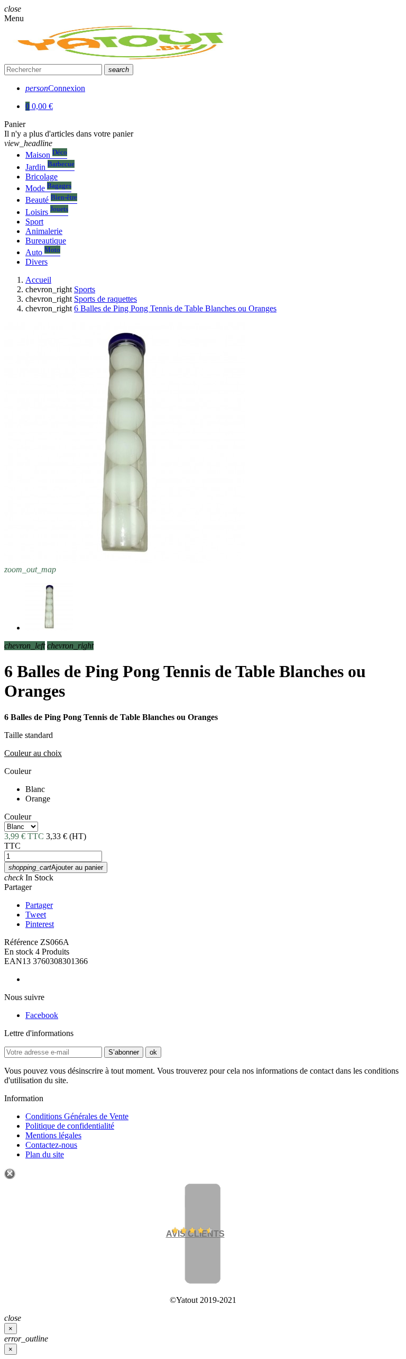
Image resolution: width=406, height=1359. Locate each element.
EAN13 (17, 961)
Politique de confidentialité (69, 1125)
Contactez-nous (51, 1144)
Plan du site (44, 1154)
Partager (18, 887)
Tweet (35, 914)
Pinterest (39, 924)
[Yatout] (122, 59)
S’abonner (123, 1052)
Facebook (41, 1015)
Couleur (17, 771)
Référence (21, 942)
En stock (18, 951)
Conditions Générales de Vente (76, 1116)
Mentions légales (53, 1135)
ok (153, 1052)
